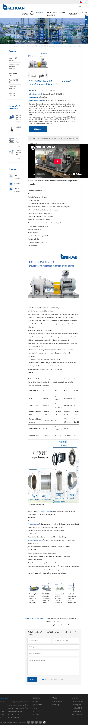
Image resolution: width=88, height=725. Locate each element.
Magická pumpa (76, 705)
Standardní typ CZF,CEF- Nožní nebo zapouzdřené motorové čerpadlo (18, 141)
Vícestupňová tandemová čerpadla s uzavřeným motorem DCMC (18, 117)
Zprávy (35, 708)
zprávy (63, 13)
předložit (32, 679)
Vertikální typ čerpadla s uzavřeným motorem (18, 129)
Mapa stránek (37, 714)
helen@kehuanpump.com (15, 711)
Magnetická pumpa (13, 59)
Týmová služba (37, 705)
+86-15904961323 (18, 177)
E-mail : (2, 711)
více (19, 123)
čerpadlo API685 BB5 (52, 621)
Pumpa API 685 (32, 46)
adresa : (2, 702)
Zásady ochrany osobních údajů (41, 718)
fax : (1, 718)
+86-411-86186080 (17, 190)
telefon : (2, 715)
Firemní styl (56, 705)
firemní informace (57, 701)
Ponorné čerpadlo (12, 94)
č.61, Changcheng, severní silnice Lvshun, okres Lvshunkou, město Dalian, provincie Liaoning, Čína (18, 705)
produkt (40, 13)
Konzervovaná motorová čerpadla (14, 67)
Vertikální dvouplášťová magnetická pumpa (18, 153)
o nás (32, 13)
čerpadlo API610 (77, 708)
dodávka (35, 701)
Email (37, 129)
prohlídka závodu (52, 14)
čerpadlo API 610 (13, 81)
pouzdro (73, 14)
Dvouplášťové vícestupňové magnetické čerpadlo (61, 618)
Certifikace (36, 711)
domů (25, 14)
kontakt (4, 698)
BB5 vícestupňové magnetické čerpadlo (58, 625)
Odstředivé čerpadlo (12, 88)
